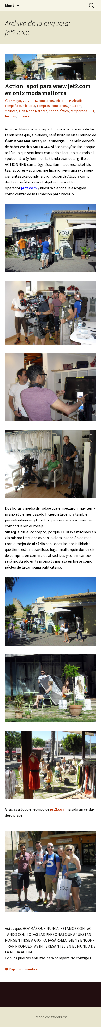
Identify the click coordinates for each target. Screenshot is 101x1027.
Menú (9, 5)
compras (43, 106)
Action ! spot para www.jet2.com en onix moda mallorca (48, 90)
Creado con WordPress (51, 1017)
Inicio (59, 100)
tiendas (10, 116)
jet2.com (75, 106)
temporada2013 (82, 111)
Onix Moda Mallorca (33, 111)
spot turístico (59, 111)
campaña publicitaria (20, 106)
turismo (23, 116)
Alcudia (77, 100)
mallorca (11, 111)
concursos (46, 100)
